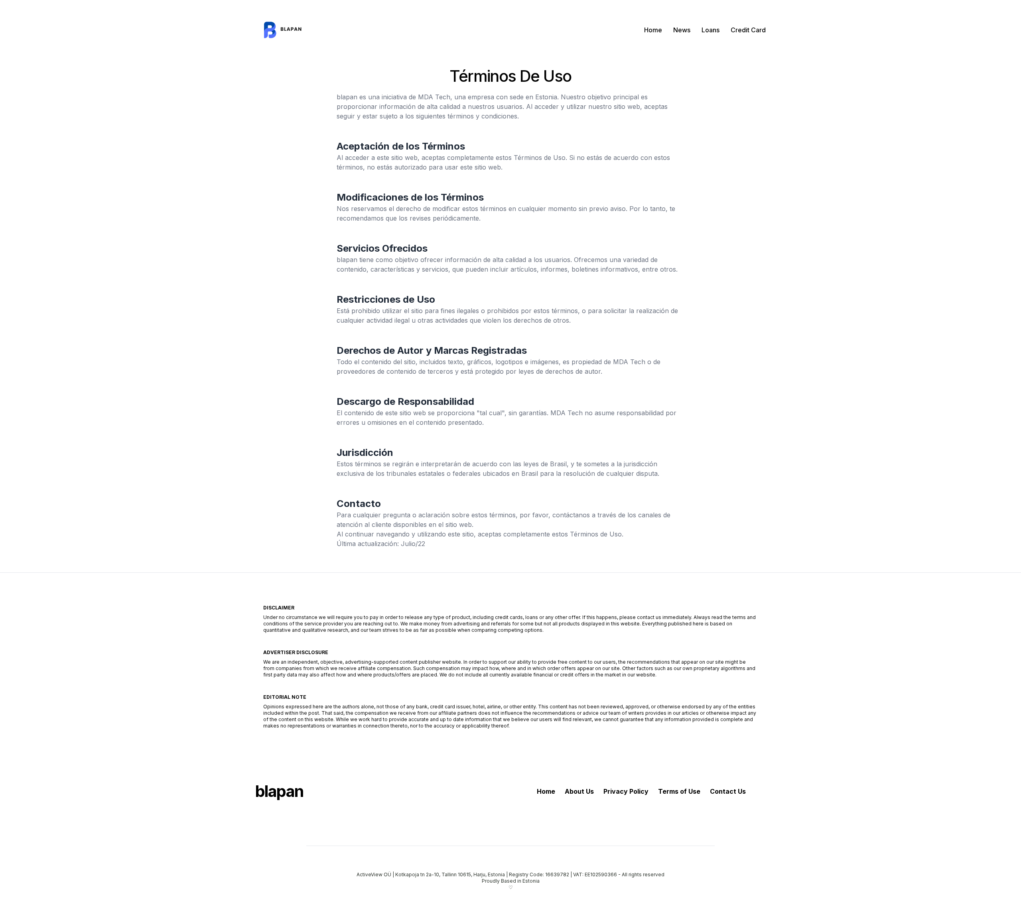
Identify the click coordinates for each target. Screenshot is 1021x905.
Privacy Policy (625, 791)
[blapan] (285, 30)
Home (653, 30)
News (681, 30)
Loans (710, 30)
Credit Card (748, 30)
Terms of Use (679, 791)
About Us (579, 791)
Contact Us (728, 791)
